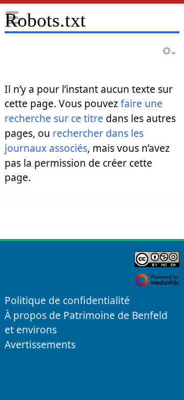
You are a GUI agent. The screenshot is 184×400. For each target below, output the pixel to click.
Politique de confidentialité (67, 300)
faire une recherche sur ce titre (84, 110)
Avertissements (40, 344)
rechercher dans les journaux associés (74, 140)
